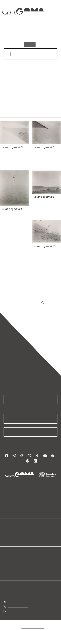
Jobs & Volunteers (17, 620)
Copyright (49, 620)
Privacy (35, 620)
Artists (29, 34)
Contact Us (13, 607)
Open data (9, 531)
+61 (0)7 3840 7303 (18, 602)
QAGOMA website (13, 535)
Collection (22, 22)
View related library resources (19, 286)
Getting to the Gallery (19, 598)
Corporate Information (33, 623)
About (35, 535)
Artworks (12, 34)
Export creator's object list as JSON (22, 303)
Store (6, 538)
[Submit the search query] (5, 53)
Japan (5, 99)
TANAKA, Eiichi (10, 155)
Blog (34, 531)
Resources (43, 44)
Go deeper (48, 34)
